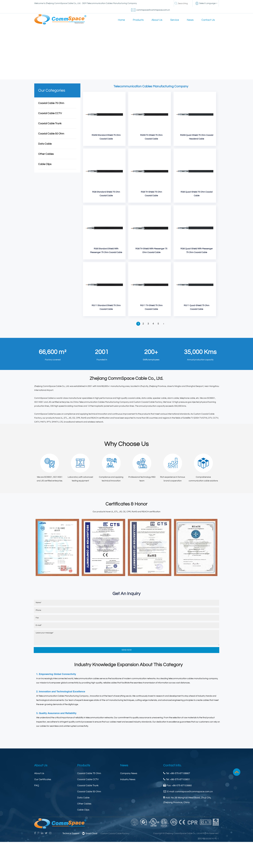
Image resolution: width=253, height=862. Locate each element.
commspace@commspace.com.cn (153, 10)
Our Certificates (42, 779)
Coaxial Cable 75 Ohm (51, 103)
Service (174, 20)
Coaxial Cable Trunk (50, 123)
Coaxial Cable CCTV (50, 113)
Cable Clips (45, 164)
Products (138, 20)
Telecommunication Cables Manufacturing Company (64, 696)
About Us (157, 20)
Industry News (127, 779)
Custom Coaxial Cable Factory (147, 402)
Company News (128, 773)
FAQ (36, 785)
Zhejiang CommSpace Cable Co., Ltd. (51, 386)
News (190, 20)
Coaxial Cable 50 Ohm (51, 133)
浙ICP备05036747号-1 (208, 839)
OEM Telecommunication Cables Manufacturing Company (109, 3)
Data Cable (45, 143)
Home (121, 20)
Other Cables (46, 154)
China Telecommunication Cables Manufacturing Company (101, 402)
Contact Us (208, 20)
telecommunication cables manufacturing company (193, 678)
